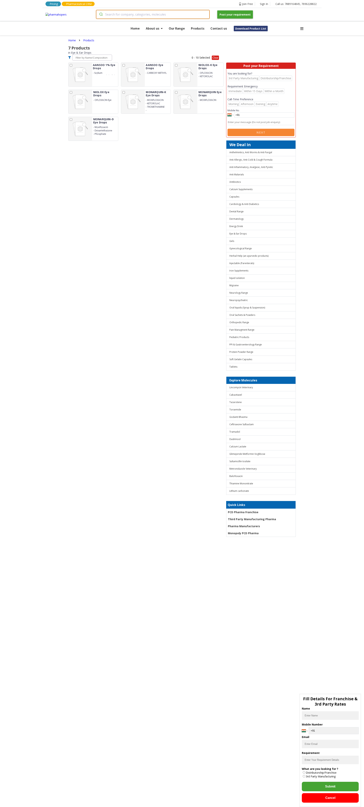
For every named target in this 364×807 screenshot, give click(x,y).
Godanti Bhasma (238, 417)
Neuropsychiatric (238, 300)
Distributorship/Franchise (321, 772)
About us (152, 28)
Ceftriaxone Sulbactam (241, 424)
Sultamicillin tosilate (239, 461)
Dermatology (236, 218)
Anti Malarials (236, 174)
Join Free (247, 4)
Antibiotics (235, 182)
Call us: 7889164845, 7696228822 (296, 4)
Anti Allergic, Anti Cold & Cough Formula (250, 159)
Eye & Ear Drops (238, 233)
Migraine (234, 285)
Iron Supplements (238, 270)
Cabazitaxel (235, 394)
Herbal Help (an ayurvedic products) (248, 255)
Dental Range (236, 211)
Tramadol (234, 431)
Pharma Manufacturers (244, 526)
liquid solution (237, 278)
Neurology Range (238, 292)
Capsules (234, 196)
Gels (231, 241)
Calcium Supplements (241, 189)
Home (135, 28)
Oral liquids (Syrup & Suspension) (247, 307)
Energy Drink (236, 226)
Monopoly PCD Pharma (243, 533)
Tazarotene (235, 402)
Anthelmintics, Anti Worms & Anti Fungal (250, 152)
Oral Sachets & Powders (242, 315)
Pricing (54, 4)
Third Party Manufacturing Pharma (252, 519)
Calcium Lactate (237, 446)
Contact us (218, 28)
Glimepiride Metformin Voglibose (247, 454)
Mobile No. (234, 110)
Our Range (177, 28)
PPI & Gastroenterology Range (245, 344)
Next (261, 132)
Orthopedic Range (239, 322)
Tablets (233, 366)
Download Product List (250, 28)
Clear (215, 57)
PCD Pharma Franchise (243, 512)
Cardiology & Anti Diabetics (244, 204)
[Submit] (100, 14)
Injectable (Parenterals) (241, 263)
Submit (330, 786)
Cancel (330, 797)
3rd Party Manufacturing (321, 776)
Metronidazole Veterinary (243, 468)
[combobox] (152, 14)
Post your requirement (235, 14)
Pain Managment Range (241, 329)
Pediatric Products (239, 337)
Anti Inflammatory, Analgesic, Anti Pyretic (251, 167)
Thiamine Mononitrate (241, 483)
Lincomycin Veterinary (241, 387)
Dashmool (235, 439)
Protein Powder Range (241, 352)
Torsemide (235, 409)
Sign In (264, 4)
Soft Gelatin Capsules (240, 359)
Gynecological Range (240, 248)
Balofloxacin (236, 476)
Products (197, 28)
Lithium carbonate (239, 491)
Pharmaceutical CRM (79, 4)
